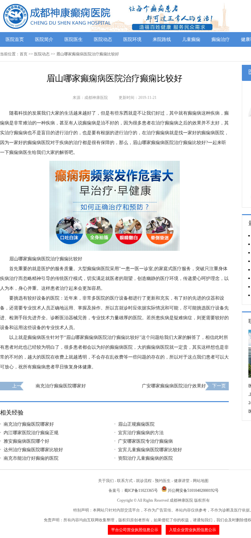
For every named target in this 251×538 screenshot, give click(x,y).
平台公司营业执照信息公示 (134, 530)
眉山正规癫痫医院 (136, 424)
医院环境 (132, 39)
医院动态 (103, 39)
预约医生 (163, 480)
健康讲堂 (182, 480)
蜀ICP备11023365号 (141, 490)
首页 (23, 54)
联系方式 (125, 480)
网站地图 (201, 480)
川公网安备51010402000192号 (193, 490)
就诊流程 (144, 480)
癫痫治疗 (220, 39)
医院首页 (15, 39)
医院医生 (73, 39)
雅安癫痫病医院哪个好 (26, 441)
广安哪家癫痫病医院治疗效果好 (174, 385)
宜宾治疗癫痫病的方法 (141, 432)
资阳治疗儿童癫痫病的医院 (145, 458)
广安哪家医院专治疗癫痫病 (145, 441)
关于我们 (106, 480)
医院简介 (44, 39)
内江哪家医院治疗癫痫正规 (31, 432)
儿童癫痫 (191, 39)
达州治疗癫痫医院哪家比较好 (33, 449)
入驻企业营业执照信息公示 (192, 530)
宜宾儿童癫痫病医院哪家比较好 (150, 449)
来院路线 (162, 39)
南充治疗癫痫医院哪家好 (61, 385)
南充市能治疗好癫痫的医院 (31, 458)
